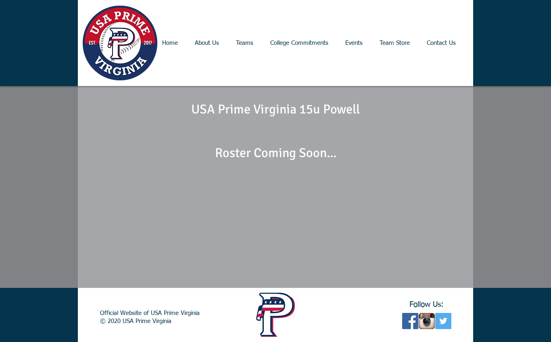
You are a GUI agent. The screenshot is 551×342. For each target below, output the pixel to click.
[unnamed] (427, 321)
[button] (244, 43)
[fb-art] (410, 321)
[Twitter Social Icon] (443, 321)
